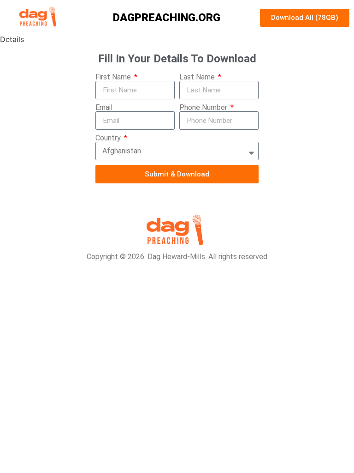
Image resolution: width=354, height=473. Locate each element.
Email (103, 107)
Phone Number (204, 107)
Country (109, 138)
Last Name (198, 77)
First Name (114, 77)
